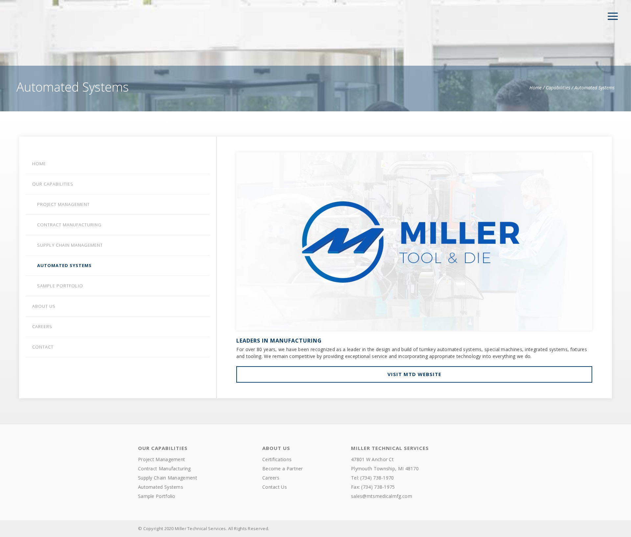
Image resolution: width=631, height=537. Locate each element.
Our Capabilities (52, 184)
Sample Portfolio (60, 286)
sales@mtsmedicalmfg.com (381, 496)
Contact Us (274, 487)
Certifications (277, 459)
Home (535, 87)
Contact (43, 347)
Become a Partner (282, 468)
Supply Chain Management (70, 245)
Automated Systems (64, 265)
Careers (42, 326)
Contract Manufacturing (69, 225)
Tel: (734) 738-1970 (372, 478)
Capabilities (558, 87)
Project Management (63, 204)
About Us (44, 306)
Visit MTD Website (414, 374)
